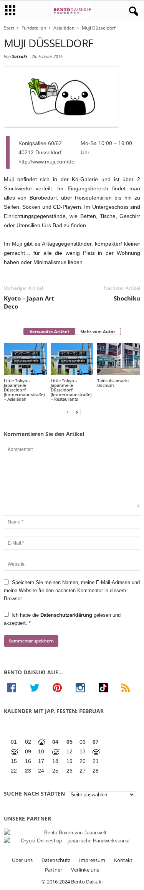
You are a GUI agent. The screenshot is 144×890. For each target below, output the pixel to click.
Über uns (22, 860)
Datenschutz (55, 860)
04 (55, 742)
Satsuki (19, 56)
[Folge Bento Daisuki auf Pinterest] (61, 687)
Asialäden (63, 28)
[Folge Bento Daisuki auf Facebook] (15, 687)
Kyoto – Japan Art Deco (29, 302)
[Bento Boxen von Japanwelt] (72, 833)
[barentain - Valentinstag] (97, 752)
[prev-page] (67, 412)
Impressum (92, 860)
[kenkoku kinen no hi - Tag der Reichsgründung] (56, 752)
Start (9, 28)
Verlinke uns (85, 869)
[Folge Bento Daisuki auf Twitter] (38, 688)
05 (69, 742)
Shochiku (127, 298)
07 (96, 742)
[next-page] (77, 412)
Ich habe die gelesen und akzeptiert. (62, 619)
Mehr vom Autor (97, 331)
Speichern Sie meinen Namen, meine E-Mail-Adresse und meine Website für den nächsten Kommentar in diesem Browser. (72, 590)
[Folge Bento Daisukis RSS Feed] (129, 688)
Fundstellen (34, 28)
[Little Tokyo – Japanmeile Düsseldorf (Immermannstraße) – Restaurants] (72, 359)
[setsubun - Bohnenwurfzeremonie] (42, 742)
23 (28, 771)
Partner (53, 869)
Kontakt (123, 860)
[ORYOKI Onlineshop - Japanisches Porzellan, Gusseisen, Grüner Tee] (72, 841)
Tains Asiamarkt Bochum (113, 383)
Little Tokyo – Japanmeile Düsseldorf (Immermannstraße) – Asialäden (24, 390)
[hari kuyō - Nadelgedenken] (15, 752)
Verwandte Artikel (49, 331)
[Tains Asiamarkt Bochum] (118, 359)
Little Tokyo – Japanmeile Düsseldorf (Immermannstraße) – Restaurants (71, 390)
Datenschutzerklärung (67, 615)
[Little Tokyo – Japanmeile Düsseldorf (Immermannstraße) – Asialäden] (25, 359)
